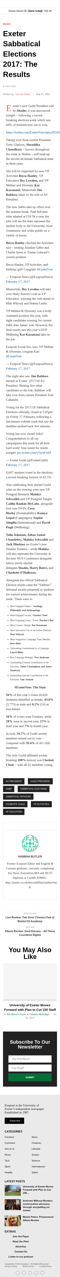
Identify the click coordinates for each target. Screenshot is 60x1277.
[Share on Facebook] (20, 826)
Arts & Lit (9, 1149)
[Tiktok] (42, 1273)
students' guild (15, 804)
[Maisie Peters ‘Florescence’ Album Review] (13, 1220)
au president (14, 781)
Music (8, 1155)
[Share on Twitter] (27, 826)
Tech (7, 1161)
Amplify (8, 1172)
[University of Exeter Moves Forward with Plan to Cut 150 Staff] (30, 981)
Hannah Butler (23, 94)
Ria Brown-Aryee (16, 1014)
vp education (14, 812)
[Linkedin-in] (24, 1273)
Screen (35, 1155)
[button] (54, 4)
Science (36, 1161)
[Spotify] (36, 1273)
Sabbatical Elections (33, 789)
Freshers (9, 1137)
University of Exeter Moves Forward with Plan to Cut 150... (38, 1189)
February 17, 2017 (18, 281)
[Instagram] (18, 1273)
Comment (10, 1143)
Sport (7, 1166)
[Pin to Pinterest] (32, 826)
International (38, 1166)
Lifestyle (36, 1149)
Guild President (40, 781)
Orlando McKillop (39, 1014)
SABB (9, 789)
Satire (35, 1172)
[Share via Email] (38, 826)
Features (36, 1143)
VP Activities (41, 804)
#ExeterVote (45, 269)
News (7, 24)
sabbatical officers (18, 796)
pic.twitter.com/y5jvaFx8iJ (34, 452)
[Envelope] (30, 1273)
